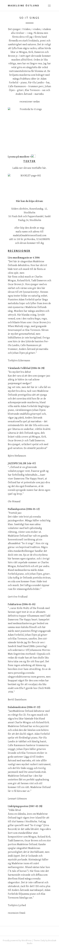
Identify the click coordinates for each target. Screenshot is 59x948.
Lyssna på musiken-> (19, 156)
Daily (43, 940)
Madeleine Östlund (23, 5)
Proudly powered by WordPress (17, 940)
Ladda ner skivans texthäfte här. (29, 168)
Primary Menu (49, 5)
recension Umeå (16, 913)
